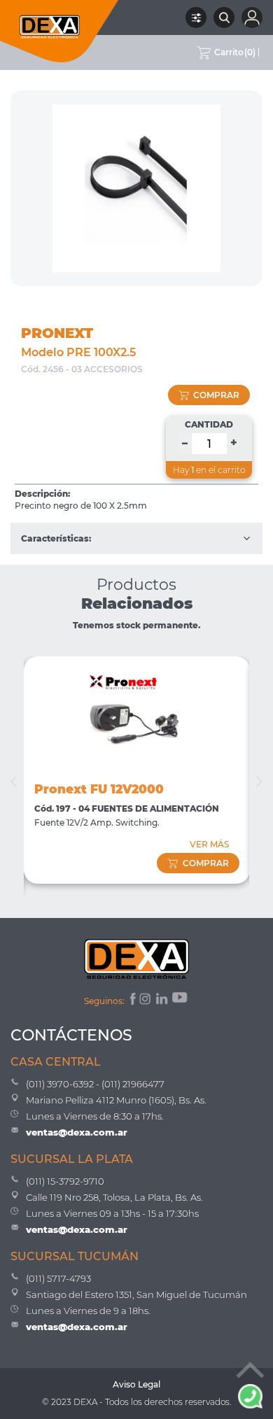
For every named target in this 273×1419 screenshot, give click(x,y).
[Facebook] (132, 1000)
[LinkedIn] (162, 1000)
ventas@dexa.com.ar (76, 1132)
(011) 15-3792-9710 (65, 1181)
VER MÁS (209, 844)
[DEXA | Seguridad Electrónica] (59, 31)
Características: (56, 538)
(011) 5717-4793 (58, 1278)
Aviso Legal (136, 1384)
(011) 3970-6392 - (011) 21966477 (95, 1083)
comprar (216, 395)
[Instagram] (146, 1000)
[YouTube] (180, 1000)
